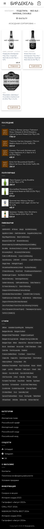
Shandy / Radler (31, 388)
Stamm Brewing (24, 286)
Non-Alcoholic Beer (26, 373)
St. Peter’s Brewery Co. (9, 286)
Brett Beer (11, 346)
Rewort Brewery (7, 279)
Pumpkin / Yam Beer (9, 381)
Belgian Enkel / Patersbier (10, 335)
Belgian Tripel (6, 343)
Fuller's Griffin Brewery (9, 256)
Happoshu (14, 358)
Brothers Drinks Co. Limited (19, 248)
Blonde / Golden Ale (34, 343)
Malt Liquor (26, 369)
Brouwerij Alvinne (35, 248)
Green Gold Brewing (25, 256)
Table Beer (37, 396)
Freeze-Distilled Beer (9, 354)
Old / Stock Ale (7, 377)
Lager (4, 369)
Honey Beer (18, 362)
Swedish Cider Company (31, 294)
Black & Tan (22, 343)
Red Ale (29, 381)
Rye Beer (36, 381)
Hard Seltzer (37, 358)
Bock (4, 346)
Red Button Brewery (25, 275)
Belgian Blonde (7, 331)
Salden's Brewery (8, 282)
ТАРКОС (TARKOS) (8, 313)
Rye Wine (5, 384)
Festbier (24, 350)
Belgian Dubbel (19, 331)
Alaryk (21, 229)
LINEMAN (16, 260)
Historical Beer (7, 362)
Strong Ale (27, 396)
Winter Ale (23, 400)
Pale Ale (22, 377)
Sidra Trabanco (35, 282)
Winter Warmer (33, 400)
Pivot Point (19, 271)
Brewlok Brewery (22, 241)
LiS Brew (24, 260)
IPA (25, 362)
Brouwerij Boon (7, 252)
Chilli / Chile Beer (30, 346)
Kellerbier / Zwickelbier (9, 365)
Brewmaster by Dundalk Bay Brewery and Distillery (19, 244)
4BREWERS (6, 229)
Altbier (4, 327)
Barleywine (29, 327)
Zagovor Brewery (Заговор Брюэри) (14, 301)
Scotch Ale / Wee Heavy (29, 384)
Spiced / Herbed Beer (9, 396)
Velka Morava (37, 298)
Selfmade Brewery (22, 282)
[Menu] (4, 3)
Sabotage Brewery (21, 279)
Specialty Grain (23, 392)
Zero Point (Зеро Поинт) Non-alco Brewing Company (20, 305)
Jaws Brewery (7, 260)
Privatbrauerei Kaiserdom (33, 271)
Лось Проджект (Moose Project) (13, 309)
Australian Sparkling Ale (16, 327)
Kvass (33, 365)
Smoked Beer (7, 392)
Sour (15, 392)
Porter (35, 377)
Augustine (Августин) (34, 233)
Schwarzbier (14, 384)
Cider (39, 346)
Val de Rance (26, 298)
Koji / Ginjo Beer (24, 365)
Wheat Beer (6, 400)
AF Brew (15, 229)
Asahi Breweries (20, 233)
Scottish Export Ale (18, 388)
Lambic (10, 369)
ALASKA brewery (31, 229)
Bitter (15, 343)
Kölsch (39, 365)
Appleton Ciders (7, 233)
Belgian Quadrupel (27, 335)
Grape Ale (5, 358)
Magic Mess (6, 263)
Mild (39, 369)
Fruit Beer (21, 354)
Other (16, 377)
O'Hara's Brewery (8, 271)
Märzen (4, 373)
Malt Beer (18, 369)
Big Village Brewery (8, 237)
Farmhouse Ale (15, 350)
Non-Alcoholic (14, 373)
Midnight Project (17, 263)
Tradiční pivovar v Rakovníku (11, 298)
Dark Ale (5, 350)
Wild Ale (15, 400)
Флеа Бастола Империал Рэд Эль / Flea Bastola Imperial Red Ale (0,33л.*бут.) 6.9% (32, 58)
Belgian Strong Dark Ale (10, 339)
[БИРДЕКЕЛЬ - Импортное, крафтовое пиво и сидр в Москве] (22, 3)
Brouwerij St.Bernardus (22, 252)
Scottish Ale (6, 388)
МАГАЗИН (9, 11)
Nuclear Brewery (30, 267)
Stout (21, 396)
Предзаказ (14, 66)
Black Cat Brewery (23, 237)
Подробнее (35, 66)
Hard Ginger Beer (25, 358)
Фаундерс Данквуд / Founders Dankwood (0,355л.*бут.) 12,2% (11, 97)
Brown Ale (20, 346)
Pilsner (29, 377)
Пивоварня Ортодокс (33, 309)
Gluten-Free (31, 354)
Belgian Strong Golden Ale (29, 339)
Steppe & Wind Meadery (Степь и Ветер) (16, 290)
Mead (34, 369)
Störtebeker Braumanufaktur (12, 294)
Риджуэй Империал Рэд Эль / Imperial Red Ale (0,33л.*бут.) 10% (10, 57)
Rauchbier (21, 381)
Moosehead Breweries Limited (12, 267)
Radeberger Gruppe (9, 275)
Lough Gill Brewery (35, 260)
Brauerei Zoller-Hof (8, 241)
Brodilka (5, 248)
